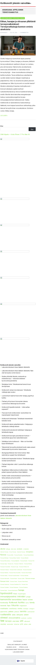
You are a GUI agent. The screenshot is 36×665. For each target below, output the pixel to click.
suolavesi (23, 618)
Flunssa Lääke (21, 578)
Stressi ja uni (6, 536)
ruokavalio (5, 614)
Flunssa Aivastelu (18, 555)
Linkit (2, 633)
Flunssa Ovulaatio (4, 587)
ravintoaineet (30, 611)
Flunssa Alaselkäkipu (28, 555)
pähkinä (10, 612)
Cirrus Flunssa (12, 552)
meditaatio (4, 608)
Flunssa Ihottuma (4, 572)
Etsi (1, 126)
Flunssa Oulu (25, 584)
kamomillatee (17, 600)
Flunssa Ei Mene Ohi (24, 566)
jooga (28, 597)
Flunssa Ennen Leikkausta (16, 569)
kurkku (21, 602)
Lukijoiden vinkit (7, 532)
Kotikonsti (13, 602)
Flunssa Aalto (10, 555)
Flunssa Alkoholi (24, 558)
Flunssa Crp (10, 563)
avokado (19, 549)
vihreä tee (16, 624)
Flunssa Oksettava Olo (15, 584)
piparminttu (3, 612)
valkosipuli (27, 621)
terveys (8, 621)
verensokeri (10, 624)
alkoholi (2, 549)
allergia (8, 549)
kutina (27, 602)
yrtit (21, 624)
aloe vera (13, 549)
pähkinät (16, 611)
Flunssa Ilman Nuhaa (26, 572)
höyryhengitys (22, 593)
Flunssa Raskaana (14, 587)
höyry (15, 594)
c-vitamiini (26, 549)
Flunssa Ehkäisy (28, 563)
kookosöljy (4, 603)
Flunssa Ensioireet (27, 569)
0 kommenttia (24, 32)
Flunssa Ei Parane (4, 569)
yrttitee (26, 624)
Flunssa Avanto (23, 560)
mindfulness (13, 608)
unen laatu (15, 621)
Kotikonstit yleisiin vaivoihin (15, 3)
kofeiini (30, 600)
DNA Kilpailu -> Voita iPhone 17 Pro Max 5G (15, 134)
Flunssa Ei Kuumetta (5, 566)
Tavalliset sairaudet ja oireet (11, 539)
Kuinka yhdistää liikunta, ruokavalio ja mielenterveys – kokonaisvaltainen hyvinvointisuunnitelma (14, 379)
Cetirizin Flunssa (4, 552)
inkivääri (21, 596)
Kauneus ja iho (6, 525)
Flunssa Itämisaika (4, 578)
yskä (30, 624)
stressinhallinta (14, 618)
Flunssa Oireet (13, 581)
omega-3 (31, 608)
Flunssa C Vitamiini (18, 563)
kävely (32, 602)
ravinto (23, 611)
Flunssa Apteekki (15, 560)
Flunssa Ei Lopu (14, 566)
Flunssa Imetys (3, 575)
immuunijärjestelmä (8, 597)
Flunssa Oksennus (4, 584)
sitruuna (19, 615)
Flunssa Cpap (3, 563)
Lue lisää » (4, 115)
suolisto (29, 618)
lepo (8, 605)
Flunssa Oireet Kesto (23, 581)
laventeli (3, 606)
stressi (4, 617)
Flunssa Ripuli (3, 590)
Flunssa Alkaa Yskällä (14, 558)
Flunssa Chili (31, 560)
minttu (20, 608)
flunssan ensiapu (30, 578)
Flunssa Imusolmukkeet (13, 575)
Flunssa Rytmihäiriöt (12, 590)
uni (21, 621)
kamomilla (5, 599)
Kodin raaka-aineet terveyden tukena (12, 18)
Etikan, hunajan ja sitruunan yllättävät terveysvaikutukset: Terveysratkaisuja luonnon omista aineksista (17, 501)
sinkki (14, 615)
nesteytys (25, 608)
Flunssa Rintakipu (23, 587)
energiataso (29, 552)
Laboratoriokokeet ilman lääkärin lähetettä (16, 367)
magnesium (23, 606)
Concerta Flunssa (21, 552)
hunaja (21, 590)
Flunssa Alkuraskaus (5, 560)
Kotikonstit (3, 32)
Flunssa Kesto (13, 578)
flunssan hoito (4, 581)
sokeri (26, 615)
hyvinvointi (6, 593)
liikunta (15, 605)
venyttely (3, 624)
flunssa (3, 555)
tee (2, 620)
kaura (25, 599)
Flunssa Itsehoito (24, 575)
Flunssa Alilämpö (4, 558)
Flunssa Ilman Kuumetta (15, 572)
